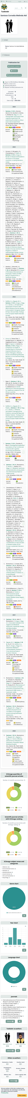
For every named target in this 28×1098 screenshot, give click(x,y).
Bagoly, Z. (18, 737)
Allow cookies (22, 1095)
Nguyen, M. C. (17, 301)
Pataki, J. (8, 408)
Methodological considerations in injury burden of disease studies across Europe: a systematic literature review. (15, 544)
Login (19, 1)
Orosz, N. (8, 338)
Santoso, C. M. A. (11, 111)
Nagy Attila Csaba (7, 1044)
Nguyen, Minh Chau (20, 1044)
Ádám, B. (18, 153)
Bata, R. (8, 646)
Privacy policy (4, 1092)
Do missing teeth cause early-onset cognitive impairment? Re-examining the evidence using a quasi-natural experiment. (15, 118)
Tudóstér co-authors (14, 66)
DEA (10, 127)
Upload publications (10, 85)
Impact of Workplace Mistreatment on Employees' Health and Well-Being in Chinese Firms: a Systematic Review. (15, 273)
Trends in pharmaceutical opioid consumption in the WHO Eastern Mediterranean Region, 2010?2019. (15, 595)
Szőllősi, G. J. (9, 301)
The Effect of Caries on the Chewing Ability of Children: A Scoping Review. (14, 572)
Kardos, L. (11, 305)
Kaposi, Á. (13, 344)
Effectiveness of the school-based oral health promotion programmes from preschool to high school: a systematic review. (15, 688)
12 (8, 867)
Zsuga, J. (18, 303)
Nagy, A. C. (16, 115)
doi (7, 127)
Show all (10, 1021)
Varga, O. (18, 155)
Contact (9, 1)
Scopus (18, 127)
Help (3, 1)
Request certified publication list (13, 87)
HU (26, 1)
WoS (14, 127)
